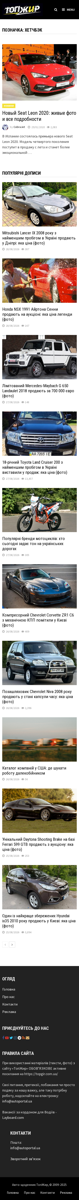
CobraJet (19, 127)
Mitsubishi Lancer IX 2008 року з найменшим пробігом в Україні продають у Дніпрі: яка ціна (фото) (39, 238)
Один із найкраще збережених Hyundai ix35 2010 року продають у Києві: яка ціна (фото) (39, 920)
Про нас (8, 996)
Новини (9, 105)
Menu (71, 9)
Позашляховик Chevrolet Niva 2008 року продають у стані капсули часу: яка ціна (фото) (37, 696)
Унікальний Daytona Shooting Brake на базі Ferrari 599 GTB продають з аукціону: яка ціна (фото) (38, 844)
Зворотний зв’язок (25, 1158)
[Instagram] (16, 1037)
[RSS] (24, 1037)
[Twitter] (12, 1037)
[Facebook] (3, 1037)
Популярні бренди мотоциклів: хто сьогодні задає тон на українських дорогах (33, 543)
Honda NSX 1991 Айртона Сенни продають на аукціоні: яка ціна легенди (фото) (37, 314)
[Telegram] (20, 1037)
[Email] (27, 1037)
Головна (8, 989)
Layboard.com (13, 1117)
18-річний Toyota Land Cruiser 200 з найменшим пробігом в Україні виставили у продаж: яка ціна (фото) (34, 467)
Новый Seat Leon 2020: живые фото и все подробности (39, 116)
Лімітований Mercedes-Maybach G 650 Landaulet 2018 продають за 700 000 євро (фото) (38, 390)
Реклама (9, 1011)
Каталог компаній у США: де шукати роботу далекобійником (34, 771)
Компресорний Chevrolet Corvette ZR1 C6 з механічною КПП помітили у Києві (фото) (38, 620)
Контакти (10, 1004)
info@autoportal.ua (17, 1101)
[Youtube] (7, 1037)
